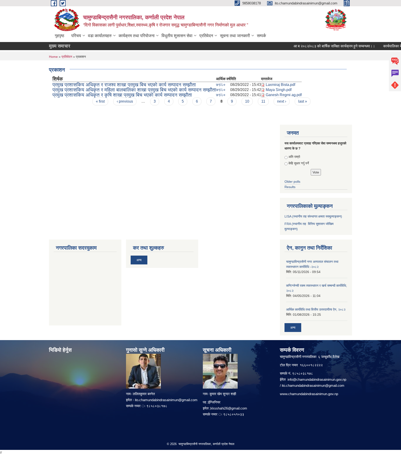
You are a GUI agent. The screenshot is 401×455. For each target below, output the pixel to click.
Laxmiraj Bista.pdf (280, 85)
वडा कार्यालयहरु (100, 35)
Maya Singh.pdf (278, 90)
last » (302, 101)
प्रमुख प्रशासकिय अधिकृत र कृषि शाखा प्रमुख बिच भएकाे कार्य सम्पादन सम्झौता (122, 95)
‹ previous (125, 101)
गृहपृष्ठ (59, 35)
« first (100, 101)
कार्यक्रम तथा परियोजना (137, 35)
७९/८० (220, 85)
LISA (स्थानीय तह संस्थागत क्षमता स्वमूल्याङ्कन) (313, 216)
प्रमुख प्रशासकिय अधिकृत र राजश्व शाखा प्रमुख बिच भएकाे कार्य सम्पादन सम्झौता (124, 84)
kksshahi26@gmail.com (228, 408)
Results (290, 187)
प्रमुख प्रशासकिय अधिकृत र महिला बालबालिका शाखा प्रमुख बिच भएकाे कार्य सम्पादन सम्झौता (134, 89)
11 (263, 101)
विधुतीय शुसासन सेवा (177, 35)
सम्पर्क (261, 35)
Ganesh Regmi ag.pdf (284, 95)
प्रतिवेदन (206, 35)
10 (247, 101)
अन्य (139, 260)
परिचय (76, 35)
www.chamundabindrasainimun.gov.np (309, 394)
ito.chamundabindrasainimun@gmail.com (166, 400)
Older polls (292, 181)
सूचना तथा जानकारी (235, 35)
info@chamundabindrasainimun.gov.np (317, 379)
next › (281, 101)
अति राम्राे (294, 157)
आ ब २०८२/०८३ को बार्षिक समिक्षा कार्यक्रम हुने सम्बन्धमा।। (328, 46)
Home (53, 56)
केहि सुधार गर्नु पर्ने (298, 163)
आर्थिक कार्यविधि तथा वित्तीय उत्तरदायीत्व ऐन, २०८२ (316, 309)
